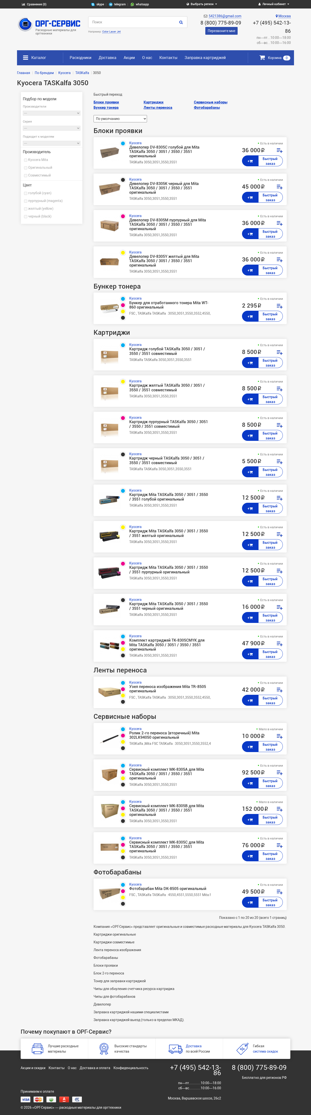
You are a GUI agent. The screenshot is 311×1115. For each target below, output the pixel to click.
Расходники (80, 57)
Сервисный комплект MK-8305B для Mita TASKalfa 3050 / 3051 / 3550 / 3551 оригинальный (166, 810)
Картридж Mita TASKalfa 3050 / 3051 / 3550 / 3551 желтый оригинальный (168, 533)
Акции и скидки (33, 1068)
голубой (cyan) (40, 193)
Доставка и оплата (95, 1068)
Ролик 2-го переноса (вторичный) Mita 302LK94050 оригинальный (164, 735)
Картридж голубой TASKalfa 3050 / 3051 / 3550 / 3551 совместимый (167, 351)
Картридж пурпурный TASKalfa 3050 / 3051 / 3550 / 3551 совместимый (168, 424)
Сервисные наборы (210, 102)
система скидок (265, 1051)
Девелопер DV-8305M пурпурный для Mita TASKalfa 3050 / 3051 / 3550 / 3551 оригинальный (167, 224)
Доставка (107, 57)
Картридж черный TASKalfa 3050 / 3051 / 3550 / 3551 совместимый (166, 460)
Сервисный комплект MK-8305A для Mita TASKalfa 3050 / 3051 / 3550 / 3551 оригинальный (166, 773)
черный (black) (40, 216)
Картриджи (154, 102)
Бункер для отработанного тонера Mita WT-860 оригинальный (168, 305)
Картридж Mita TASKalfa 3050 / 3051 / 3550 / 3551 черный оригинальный (168, 606)
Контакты (168, 57)
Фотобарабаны (207, 107)
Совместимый (39, 175)
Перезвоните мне (221, 31)
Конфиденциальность (130, 1068)
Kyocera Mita (38, 160)
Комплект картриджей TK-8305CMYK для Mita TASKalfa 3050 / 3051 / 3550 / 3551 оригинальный (167, 644)
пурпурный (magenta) (45, 201)
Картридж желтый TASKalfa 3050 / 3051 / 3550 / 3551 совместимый (167, 387)
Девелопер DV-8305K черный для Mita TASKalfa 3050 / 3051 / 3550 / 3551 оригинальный (164, 188)
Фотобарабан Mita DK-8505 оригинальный (167, 889)
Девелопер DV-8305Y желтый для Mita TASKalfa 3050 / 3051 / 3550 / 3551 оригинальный (164, 261)
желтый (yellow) (40, 208)
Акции (129, 57)
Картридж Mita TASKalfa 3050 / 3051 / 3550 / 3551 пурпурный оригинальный (168, 569)
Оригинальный (40, 167)
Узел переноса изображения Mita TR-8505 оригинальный (167, 689)
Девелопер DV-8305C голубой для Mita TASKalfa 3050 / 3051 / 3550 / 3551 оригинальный (164, 151)
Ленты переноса (158, 107)
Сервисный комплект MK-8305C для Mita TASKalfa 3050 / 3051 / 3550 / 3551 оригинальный (166, 846)
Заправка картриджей (205, 57)
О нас (147, 57)
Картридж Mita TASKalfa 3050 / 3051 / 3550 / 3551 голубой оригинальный (168, 497)
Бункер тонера (106, 107)
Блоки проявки (106, 102)
